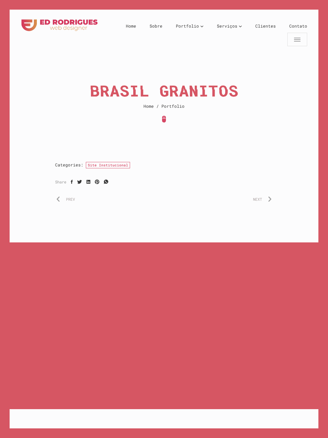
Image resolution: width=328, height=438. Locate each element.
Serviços (227, 26)
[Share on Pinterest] (97, 181)
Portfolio (187, 26)
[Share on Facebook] (72, 181)
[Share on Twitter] (79, 181)
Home (131, 26)
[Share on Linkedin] (88, 181)
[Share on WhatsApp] (106, 181)
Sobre (156, 26)
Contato (298, 26)
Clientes (265, 26)
